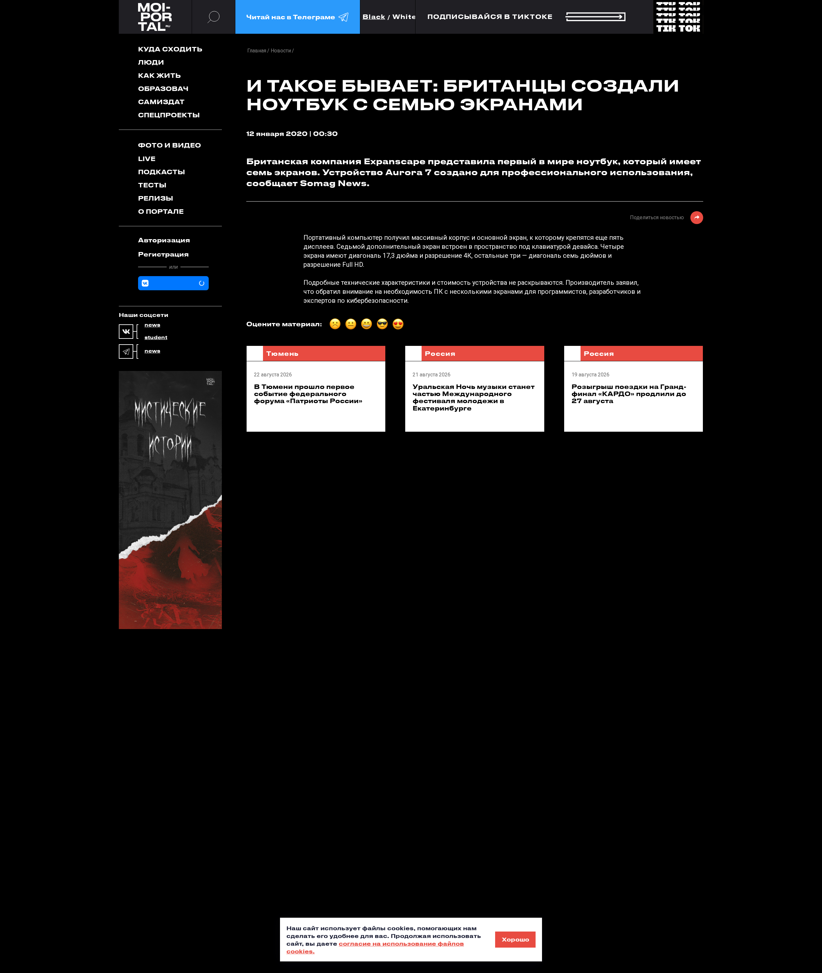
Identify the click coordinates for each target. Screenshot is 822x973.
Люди (151, 62)
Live (146, 158)
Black (374, 17)
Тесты (152, 185)
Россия (440, 353)
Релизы (155, 198)
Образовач (163, 88)
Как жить (159, 75)
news (152, 325)
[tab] (173, 240)
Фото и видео (169, 145)
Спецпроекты (169, 115)
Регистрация (163, 254)
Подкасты (161, 172)
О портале (161, 211)
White (404, 17)
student (155, 337)
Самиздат (161, 101)
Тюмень (282, 353)
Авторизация (164, 240)
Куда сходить (170, 49)
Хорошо (515, 939)
